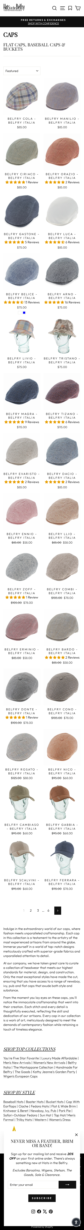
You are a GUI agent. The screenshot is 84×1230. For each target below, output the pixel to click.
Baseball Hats (13, 1102)
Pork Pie (65, 1111)
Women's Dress (60, 1120)
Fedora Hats (40, 1106)
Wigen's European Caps (20, 1076)
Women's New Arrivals (49, 1062)
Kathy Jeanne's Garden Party (54, 1072)
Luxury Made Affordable (59, 1058)
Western (40, 1120)
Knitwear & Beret (15, 1111)
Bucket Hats (54, 1102)
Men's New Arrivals (17, 1062)
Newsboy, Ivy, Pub (43, 1111)
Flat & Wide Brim (63, 1106)
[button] (15, 182)
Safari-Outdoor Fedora (20, 1115)
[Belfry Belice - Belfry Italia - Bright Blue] (24, 312)
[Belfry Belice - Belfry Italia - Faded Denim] (19, 312)
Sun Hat (45, 1115)
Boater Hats (35, 1102)
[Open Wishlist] (70, 8)
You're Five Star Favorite (21, 1058)
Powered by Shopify (42, 1226)
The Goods (22, 1072)
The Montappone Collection (33, 1067)
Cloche (23, 1106)
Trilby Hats (24, 1120)
